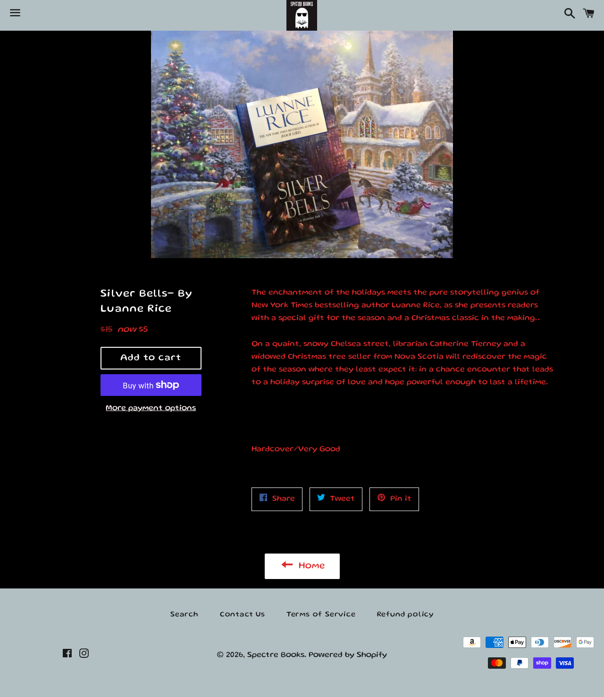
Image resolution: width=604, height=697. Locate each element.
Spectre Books (275, 655)
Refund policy (405, 615)
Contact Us (242, 615)
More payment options (151, 408)
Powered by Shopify (348, 655)
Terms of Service (321, 615)
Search (184, 615)
